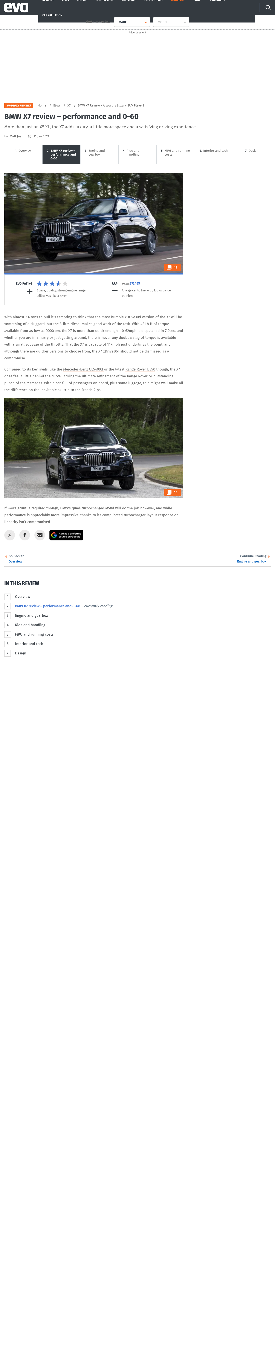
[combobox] (117, 22)
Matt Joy (15, 136)
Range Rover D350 (140, 369)
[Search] (268, 7)
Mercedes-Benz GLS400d (83, 369)
